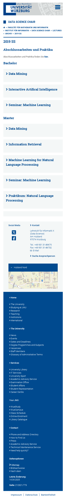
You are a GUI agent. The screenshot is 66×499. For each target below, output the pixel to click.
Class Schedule (18, 413)
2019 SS (18, 34)
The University (17, 304)
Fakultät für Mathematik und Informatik (28, 27)
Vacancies (16, 348)
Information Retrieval (25, 144)
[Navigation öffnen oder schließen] (57, 7)
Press (13, 441)
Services (15, 363)
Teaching (15, 314)
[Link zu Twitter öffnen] (12, 232)
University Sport (18, 376)
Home (13, 297)
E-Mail (36, 250)
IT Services (16, 372)
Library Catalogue (19, 419)
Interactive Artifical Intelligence (33, 89)
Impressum (16, 495)
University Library (19, 369)
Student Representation (22, 389)
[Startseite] (4, 27)
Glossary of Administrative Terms (27, 354)
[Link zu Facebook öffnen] (12, 238)
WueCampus (17, 409)
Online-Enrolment (19, 416)
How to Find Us (18, 437)
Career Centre (17, 392)
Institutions (16, 317)
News (13, 335)
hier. (46, 56)
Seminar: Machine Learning (30, 105)
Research (15, 310)
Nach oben (16, 471)
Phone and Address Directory (24, 434)
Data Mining (18, 74)
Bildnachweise (18, 468)
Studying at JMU (18, 307)
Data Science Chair (21, 22)
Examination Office (20, 382)
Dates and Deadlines (21, 341)
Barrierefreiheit (48, 495)
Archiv (8, 34)
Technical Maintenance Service (26, 447)
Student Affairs (18, 385)
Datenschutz (31, 495)
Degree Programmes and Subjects (27, 345)
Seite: (12, 485)
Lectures (57, 30)
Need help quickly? (19, 450)
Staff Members (18, 351)
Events (14, 338)
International (17, 320)
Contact (14, 428)
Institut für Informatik (17, 30)
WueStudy (15, 406)
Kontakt (35, 225)
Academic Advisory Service (24, 379)
